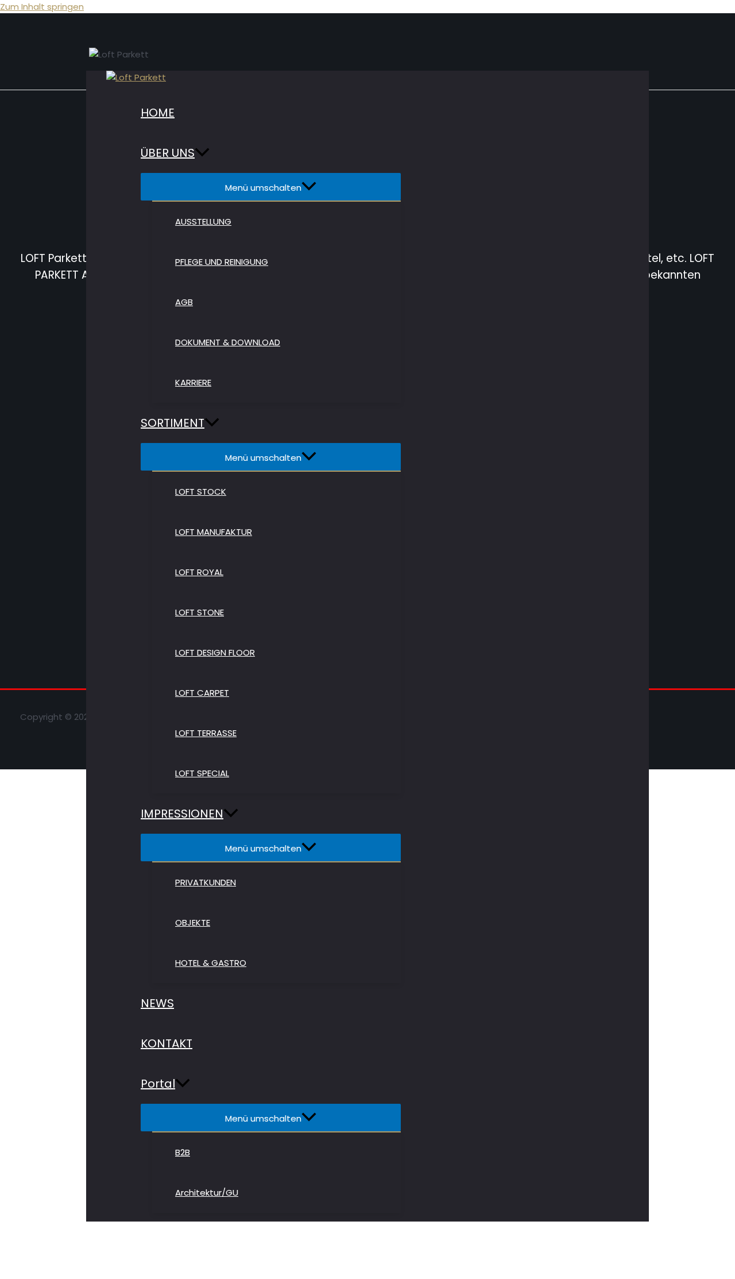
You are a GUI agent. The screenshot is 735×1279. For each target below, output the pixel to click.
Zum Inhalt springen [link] (42, 7)
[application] (202, 153)
